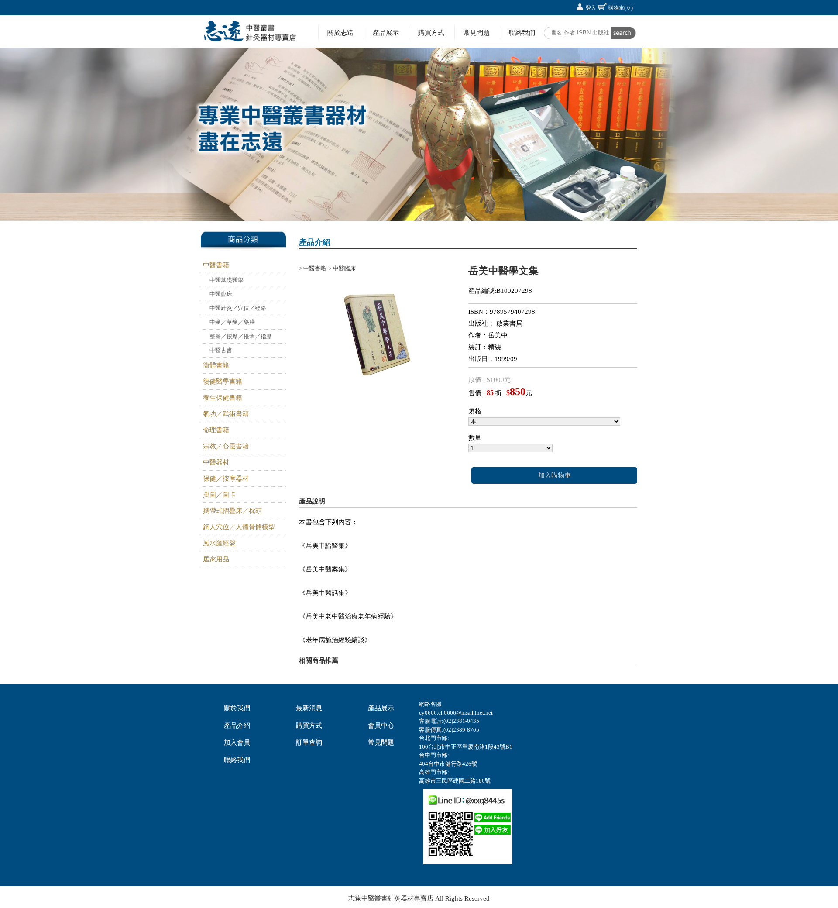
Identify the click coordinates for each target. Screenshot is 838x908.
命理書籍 (216, 429)
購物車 (620, 8)
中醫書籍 (216, 264)
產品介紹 (237, 725)
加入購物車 (554, 475)
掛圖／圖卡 (219, 494)
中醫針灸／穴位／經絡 (238, 308)
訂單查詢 (309, 742)
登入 (591, 8)
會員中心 (381, 725)
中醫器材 (216, 462)
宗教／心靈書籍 (226, 446)
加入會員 (237, 742)
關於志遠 (340, 32)
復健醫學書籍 (222, 381)
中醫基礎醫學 (227, 280)
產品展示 (386, 32)
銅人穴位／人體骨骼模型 (239, 526)
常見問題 (477, 32)
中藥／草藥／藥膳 (232, 322)
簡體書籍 (216, 365)
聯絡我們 (522, 32)
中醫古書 (221, 350)
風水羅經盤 (219, 543)
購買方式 (431, 32)
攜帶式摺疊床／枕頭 (232, 510)
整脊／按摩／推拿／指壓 (241, 336)
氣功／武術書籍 (226, 413)
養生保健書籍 (222, 397)
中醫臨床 (221, 294)
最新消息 (309, 708)
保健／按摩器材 (226, 478)
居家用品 (216, 559)
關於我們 (237, 708)
